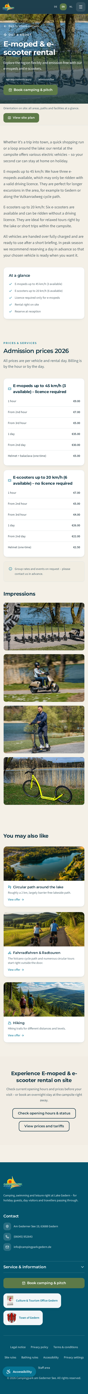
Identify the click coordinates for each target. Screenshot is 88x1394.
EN (63, 7)
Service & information (24, 1267)
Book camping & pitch (33, 90)
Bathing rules (29, 1357)
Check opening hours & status (44, 1113)
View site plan (24, 118)
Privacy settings (74, 1357)
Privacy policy (39, 1347)
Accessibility (51, 1357)
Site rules (10, 1357)
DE (55, 7)
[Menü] (80, 7)
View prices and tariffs (44, 1126)
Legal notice (18, 1347)
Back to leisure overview (24, 26)
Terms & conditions (65, 1347)
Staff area (44, 1368)
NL (70, 7)
